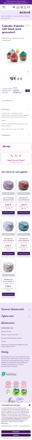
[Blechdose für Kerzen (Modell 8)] (23, 226)
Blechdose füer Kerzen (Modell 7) (8, 280)
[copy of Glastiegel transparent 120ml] (8, 185)
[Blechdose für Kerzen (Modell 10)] (23, 185)
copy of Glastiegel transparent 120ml (8, 199)
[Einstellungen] (24, 7)
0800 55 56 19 (10, 346)
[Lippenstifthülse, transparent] (26, 25)
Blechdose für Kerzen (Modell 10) (23, 199)
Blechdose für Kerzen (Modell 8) (23, 240)
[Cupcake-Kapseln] (28, 71)
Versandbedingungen (17, 92)
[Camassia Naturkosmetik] (4, 7)
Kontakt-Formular (6, 331)
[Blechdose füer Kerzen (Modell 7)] (8, 266)
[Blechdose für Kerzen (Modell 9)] (8, 226)
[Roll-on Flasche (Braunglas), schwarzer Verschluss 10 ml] (28, 25)
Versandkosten (16, 90)
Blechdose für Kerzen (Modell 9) (8, 240)
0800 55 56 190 (22, 345)
